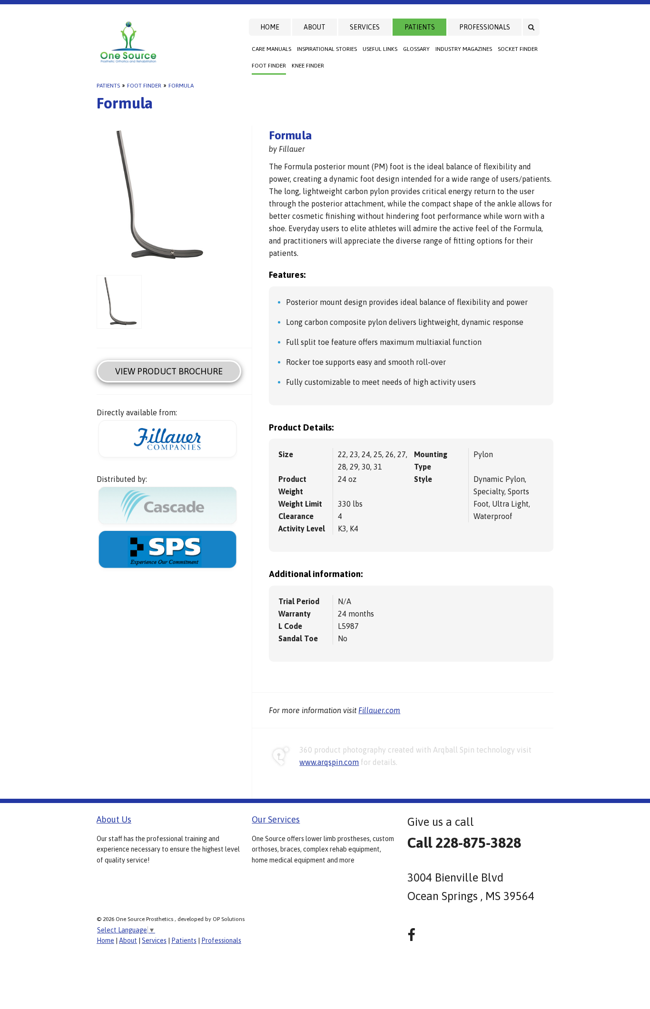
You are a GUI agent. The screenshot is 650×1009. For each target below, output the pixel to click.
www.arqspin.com (329, 762)
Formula (181, 85)
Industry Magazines (463, 49)
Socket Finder (518, 49)
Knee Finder (308, 65)
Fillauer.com (379, 710)
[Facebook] (411, 935)
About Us (114, 819)
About (314, 27)
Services (365, 27)
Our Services (276, 819)
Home (269, 27)
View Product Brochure (169, 371)
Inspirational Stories (327, 49)
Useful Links (380, 49)
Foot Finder (269, 65)
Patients (419, 27)
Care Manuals (271, 49)
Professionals (484, 27)
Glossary (416, 49)
